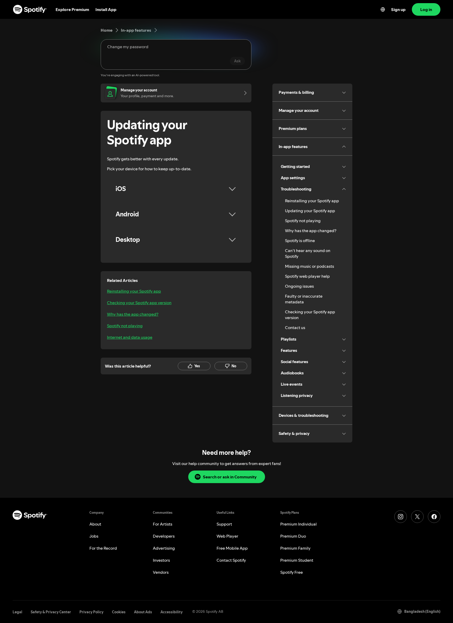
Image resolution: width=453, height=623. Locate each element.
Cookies (119, 612)
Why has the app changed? (132, 314)
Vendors (161, 572)
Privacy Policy (91, 612)
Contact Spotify (231, 560)
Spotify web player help (307, 276)
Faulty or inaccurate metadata (303, 299)
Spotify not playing (125, 326)
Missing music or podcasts (309, 266)
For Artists (162, 524)
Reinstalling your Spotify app (134, 291)
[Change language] (383, 9)
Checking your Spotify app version (139, 302)
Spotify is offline (300, 240)
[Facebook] (434, 516)
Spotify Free (291, 572)
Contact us (295, 327)
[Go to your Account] (243, 93)
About (95, 524)
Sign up (398, 9)
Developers (164, 536)
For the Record (103, 548)
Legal (17, 612)
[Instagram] (400, 516)
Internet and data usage (129, 337)
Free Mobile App (232, 548)
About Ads (143, 612)
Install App (105, 9)
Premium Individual (298, 524)
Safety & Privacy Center (51, 612)
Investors (161, 560)
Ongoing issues (299, 286)
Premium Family (295, 548)
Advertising (164, 548)
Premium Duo (293, 536)
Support (224, 524)
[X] (417, 516)
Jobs (93, 536)
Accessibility (171, 612)
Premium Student (296, 560)
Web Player (227, 536)
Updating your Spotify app (310, 211)
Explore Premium (72, 9)
